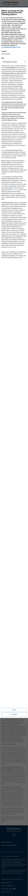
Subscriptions (5, 883)
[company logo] (11, 3)
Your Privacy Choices (7, 889)
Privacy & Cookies (7, 886)
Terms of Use (15, 189)
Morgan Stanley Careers (8, 845)
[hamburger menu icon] (3, 3)
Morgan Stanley (6, 842)
